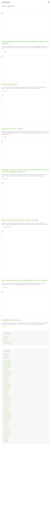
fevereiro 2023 (7, 399)
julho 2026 (6, 354)
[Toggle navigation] (48, 2)
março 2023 (6, 397)
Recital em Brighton (9, 84)
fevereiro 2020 (7, 417)
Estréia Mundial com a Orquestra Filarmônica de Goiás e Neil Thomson (25, 43)
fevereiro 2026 (7, 360)
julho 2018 (6, 436)
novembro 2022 (7, 404)
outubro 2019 (7, 419)
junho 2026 (6, 356)
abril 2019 (6, 425)
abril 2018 (6, 441)
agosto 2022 (6, 406)
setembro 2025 (7, 367)
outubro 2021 (7, 412)
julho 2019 (6, 421)
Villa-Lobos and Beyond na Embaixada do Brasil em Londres (24, 281)
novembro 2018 (7, 432)
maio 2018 (6, 438)
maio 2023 (6, 393)
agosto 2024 (6, 375)
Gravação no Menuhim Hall (12, 320)
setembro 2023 (7, 388)
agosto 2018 (6, 434)
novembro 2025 (7, 365)
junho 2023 (6, 391)
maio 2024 (6, 380)
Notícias (5, 178)
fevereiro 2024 (7, 384)
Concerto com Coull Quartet (12, 129)
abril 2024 (6, 382)
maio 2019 (6, 423)
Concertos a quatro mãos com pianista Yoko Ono (20, 220)
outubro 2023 (7, 386)
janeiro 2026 (7, 362)
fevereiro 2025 (7, 371)
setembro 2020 (7, 415)
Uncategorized (6, 227)
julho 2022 (6, 408)
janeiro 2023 (7, 402)
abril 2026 (6, 358)
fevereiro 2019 (7, 430)
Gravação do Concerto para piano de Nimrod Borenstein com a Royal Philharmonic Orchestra (25, 171)
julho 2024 (6, 378)
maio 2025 (6, 369)
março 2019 (6, 428)
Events (5, 51)
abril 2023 (6, 395)
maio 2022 (6, 410)
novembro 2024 (7, 373)
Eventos (5, 91)
